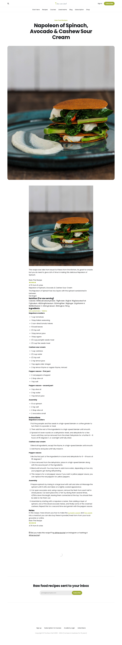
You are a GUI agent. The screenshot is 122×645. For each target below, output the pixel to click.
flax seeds (88, 513)
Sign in (100, 3)
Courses (53, 10)
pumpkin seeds (74, 513)
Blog (70, 10)
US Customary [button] (34, 311)
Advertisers (82, 628)
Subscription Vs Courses (52, 628)
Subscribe (109, 3)
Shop (88, 10)
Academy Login (69, 628)
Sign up (38, 628)
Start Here (36, 10)
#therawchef (34, 535)
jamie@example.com (61, 593)
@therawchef (60, 533)
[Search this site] (8, 3)
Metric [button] (44, 311)
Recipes (45, 10)
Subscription (79, 10)
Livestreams (62, 10)
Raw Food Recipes (61, 20)
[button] (29, 282)
